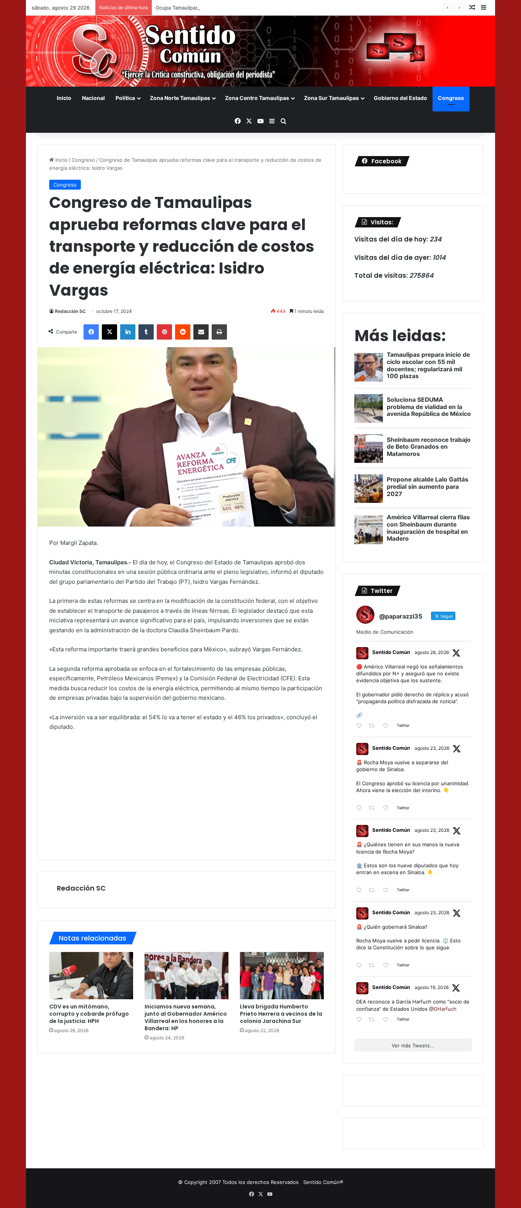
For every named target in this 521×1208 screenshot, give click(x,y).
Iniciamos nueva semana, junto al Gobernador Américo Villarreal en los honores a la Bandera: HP (186, 1017)
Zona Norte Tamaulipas (180, 98)
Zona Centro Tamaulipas (257, 98)
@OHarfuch (443, 1009)
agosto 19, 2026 (432, 987)
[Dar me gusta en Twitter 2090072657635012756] (388, 1020)
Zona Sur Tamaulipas (331, 98)
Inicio (64, 98)
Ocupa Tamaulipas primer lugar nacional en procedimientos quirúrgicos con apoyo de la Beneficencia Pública (284, 8)
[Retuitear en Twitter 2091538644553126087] (374, 891)
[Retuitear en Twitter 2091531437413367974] (374, 965)
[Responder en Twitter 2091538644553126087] (360, 891)
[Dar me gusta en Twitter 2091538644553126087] (388, 891)
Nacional (93, 98)
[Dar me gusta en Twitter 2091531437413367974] (388, 965)
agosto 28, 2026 (432, 652)
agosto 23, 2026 (432, 748)
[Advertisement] (186, 794)
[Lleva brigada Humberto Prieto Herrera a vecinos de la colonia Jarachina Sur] (282, 975)
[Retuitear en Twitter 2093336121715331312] (374, 726)
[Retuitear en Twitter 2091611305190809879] (374, 808)
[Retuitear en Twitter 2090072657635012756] (374, 1020)
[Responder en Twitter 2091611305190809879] (360, 808)
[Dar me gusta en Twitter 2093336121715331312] (388, 726)
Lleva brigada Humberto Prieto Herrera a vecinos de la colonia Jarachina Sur (281, 1014)
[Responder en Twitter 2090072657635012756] (360, 1020)
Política (125, 98)
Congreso (451, 98)
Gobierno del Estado (400, 98)
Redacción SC (70, 311)
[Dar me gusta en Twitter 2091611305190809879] (388, 808)
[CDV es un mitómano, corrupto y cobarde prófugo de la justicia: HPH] (91, 975)
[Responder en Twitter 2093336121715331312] (360, 726)
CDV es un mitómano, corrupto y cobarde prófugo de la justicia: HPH (89, 1014)
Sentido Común (391, 652)
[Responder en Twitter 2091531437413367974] (360, 965)
